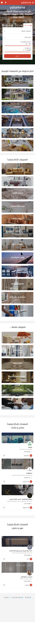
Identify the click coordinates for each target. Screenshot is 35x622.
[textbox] (17, 32)
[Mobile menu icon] (33, 2)
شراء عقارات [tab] (27, 25)
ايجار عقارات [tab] (17, 25)
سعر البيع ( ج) (28, 48)
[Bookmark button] (4, 455)
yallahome (26, 2)
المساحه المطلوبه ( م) (26, 42)
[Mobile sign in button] (6, 2)
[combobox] (17, 32)
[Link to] (17, 81)
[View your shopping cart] (2, 2)
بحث (16, 56)
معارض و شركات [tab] (7, 25)
